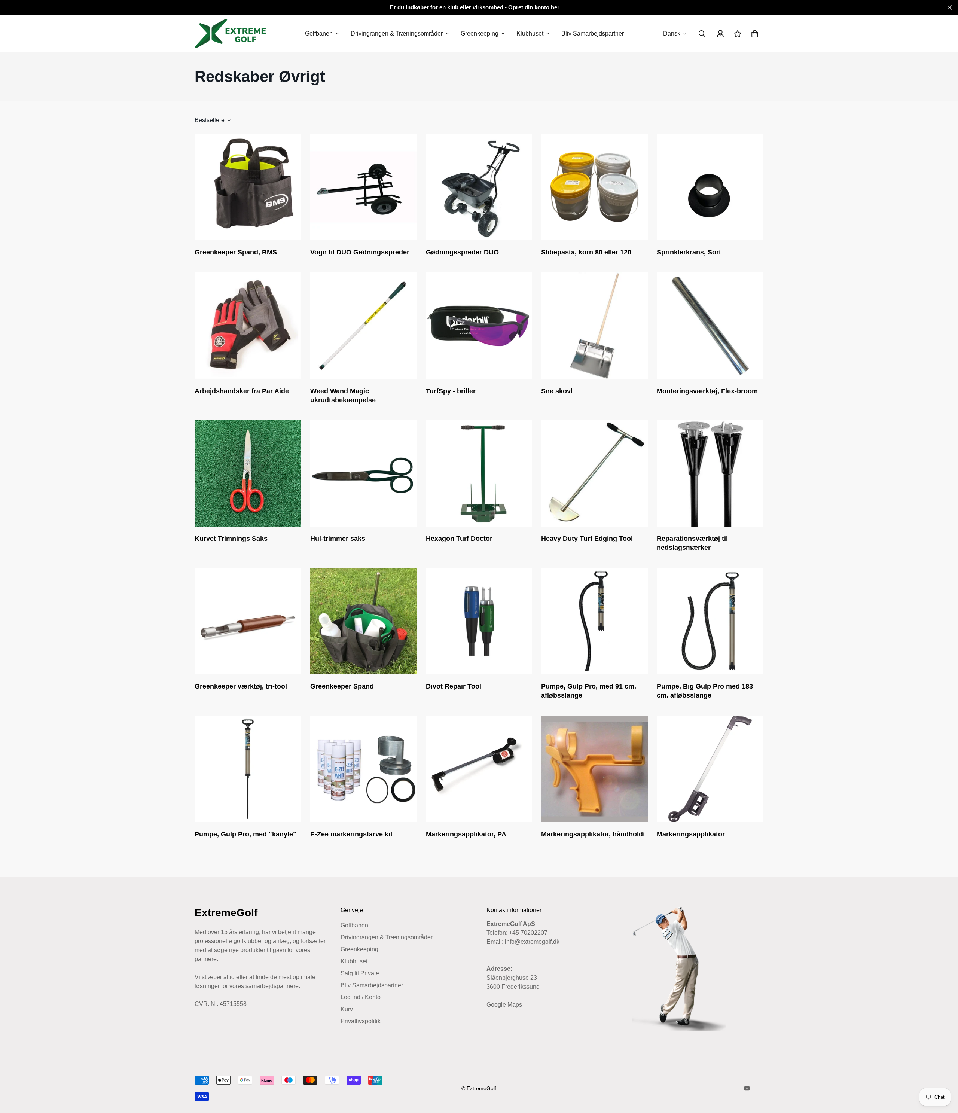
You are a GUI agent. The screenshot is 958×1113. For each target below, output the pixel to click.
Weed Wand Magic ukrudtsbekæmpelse (343, 395)
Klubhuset (529, 33)
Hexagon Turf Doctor (459, 538)
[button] (753, 33)
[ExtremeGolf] (230, 33)
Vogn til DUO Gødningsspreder (359, 252)
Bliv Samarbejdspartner (592, 33)
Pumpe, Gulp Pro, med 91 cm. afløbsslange (588, 691)
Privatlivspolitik (361, 1021)
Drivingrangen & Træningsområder (397, 33)
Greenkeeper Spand (342, 686)
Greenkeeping (479, 33)
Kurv (347, 1009)
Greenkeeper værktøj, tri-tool (241, 686)
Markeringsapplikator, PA (466, 834)
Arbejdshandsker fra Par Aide (242, 391)
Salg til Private (360, 973)
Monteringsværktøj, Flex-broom (707, 391)
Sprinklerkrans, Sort (689, 252)
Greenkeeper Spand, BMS (236, 252)
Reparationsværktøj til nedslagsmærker (692, 543)
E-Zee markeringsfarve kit (351, 834)
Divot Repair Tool (453, 686)
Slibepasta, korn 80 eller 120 (586, 252)
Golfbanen (319, 33)
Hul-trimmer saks (337, 538)
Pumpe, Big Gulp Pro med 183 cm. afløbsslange (705, 691)
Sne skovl (557, 391)
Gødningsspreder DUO (462, 252)
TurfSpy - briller (451, 391)
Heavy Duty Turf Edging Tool (587, 538)
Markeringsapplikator (691, 834)
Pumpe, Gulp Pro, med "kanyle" (245, 834)
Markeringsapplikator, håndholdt (593, 834)
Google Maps (504, 1004)
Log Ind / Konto (361, 997)
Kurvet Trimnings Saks (231, 538)
